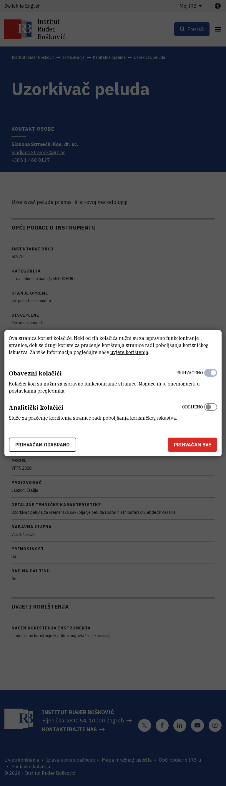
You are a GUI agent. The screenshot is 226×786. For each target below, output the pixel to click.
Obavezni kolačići (35, 373)
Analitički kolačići (36, 407)
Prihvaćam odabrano (42, 445)
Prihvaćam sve (192, 445)
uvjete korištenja (129, 352)
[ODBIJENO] (210, 411)
